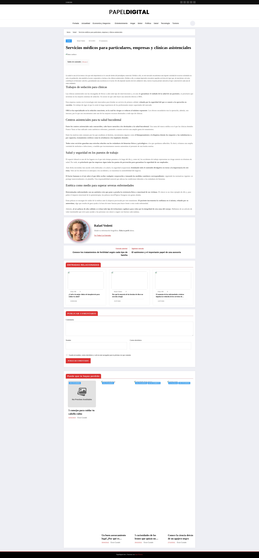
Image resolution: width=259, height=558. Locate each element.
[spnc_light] (192, 23)
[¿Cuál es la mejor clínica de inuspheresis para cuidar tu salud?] (86, 280)
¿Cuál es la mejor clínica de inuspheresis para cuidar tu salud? (84, 295)
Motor (140, 23)
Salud (156, 23)
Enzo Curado (78, 542)
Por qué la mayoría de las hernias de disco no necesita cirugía (127, 295)
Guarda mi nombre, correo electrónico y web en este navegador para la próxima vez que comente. (100, 355)
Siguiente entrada (138, 248)
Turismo (175, 23)
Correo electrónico (136, 340)
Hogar (132, 23)
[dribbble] (188, 2)
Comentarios (70, 320)
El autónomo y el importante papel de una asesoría (156, 252)
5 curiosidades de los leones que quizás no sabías (108, 537)
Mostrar (85, 62)
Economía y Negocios (101, 23)
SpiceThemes (139, 554)
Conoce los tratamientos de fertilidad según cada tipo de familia (100, 253)
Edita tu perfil (124, 231)
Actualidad (86, 23)
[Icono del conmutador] (65, 23)
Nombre (68, 340)
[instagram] (191, 2)
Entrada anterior (121, 248)
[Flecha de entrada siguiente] (192, 252)
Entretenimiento (121, 23)
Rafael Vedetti (81, 41)
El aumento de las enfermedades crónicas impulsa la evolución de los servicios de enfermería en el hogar (170, 296)
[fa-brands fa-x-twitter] (184, 2)
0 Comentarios (103, 41)
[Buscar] (186, 23)
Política (148, 23)
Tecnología (165, 23)
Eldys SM (73, 291)
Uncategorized (70, 383)
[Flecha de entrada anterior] (66, 252)
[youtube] (194, 2)
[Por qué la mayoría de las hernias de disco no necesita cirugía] (129, 280)
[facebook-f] (181, 2)
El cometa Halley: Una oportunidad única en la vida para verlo (176, 537)
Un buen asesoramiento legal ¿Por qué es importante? (76, 537)
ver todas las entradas (102, 235)
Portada (76, 23)
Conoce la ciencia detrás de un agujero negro (143, 537)
